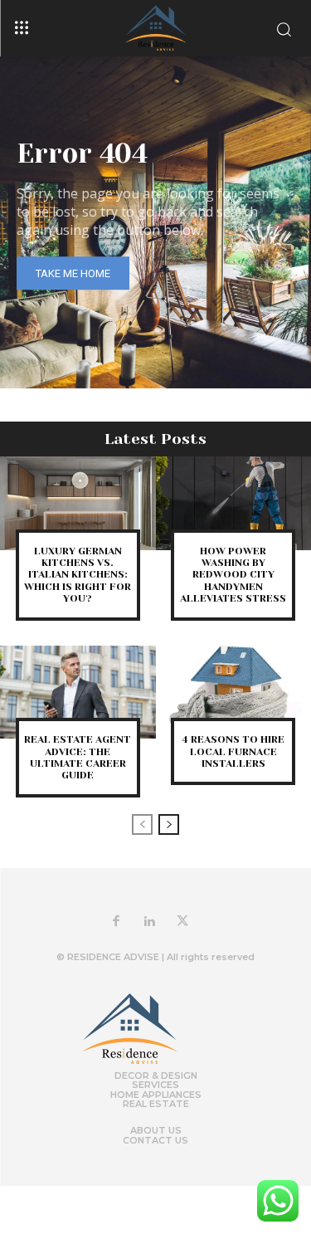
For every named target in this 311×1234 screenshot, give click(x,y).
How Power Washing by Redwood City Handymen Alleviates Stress (233, 575)
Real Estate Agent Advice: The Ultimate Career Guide (77, 757)
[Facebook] (116, 922)
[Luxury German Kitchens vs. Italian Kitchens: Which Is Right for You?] (78, 503)
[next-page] (168, 824)
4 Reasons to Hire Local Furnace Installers (233, 751)
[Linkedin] (149, 922)
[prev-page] (142, 824)
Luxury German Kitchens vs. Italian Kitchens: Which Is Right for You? (77, 575)
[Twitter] (182, 922)
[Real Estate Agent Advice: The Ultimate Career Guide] (78, 692)
